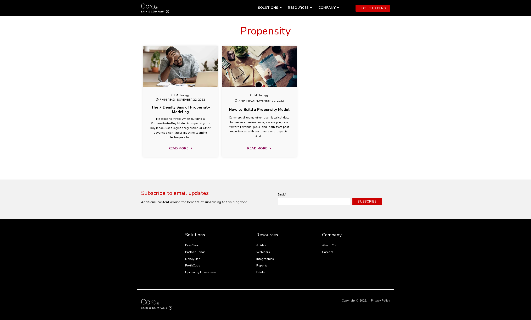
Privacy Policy (380, 301)
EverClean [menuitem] (192, 245)
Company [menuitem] (327, 7)
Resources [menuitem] (298, 7)
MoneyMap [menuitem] (192, 259)
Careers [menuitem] (327, 252)
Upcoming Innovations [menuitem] (200, 272)
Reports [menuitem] (262, 265)
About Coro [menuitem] (330, 245)
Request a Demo (373, 8)
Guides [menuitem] (261, 245)
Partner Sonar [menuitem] (195, 252)
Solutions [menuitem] (268, 7)
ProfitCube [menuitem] (192, 265)
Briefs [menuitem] (260, 272)
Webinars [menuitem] (263, 252)
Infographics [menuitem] (265, 259)
